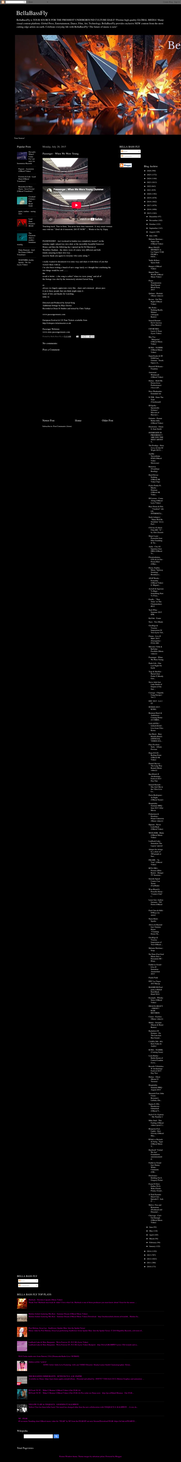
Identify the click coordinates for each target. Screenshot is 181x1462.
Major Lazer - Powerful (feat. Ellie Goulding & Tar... (156, 539)
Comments (127, 156)
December (153, 216)
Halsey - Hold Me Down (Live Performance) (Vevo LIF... (155, 384)
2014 (149, 1251)
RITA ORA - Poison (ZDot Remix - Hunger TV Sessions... (156, 871)
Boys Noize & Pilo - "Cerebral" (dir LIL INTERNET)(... (156, 510)
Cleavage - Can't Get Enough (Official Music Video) (155, 1219)
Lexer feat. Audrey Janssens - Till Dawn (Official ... (156, 903)
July (151, 235)
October (152, 224)
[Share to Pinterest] (93, 336)
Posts (125, 151)
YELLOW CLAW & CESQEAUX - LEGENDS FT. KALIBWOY (54, 1404)
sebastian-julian (98, 1456)
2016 (149, 209)
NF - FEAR (22, 1418)
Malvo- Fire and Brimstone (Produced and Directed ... (155, 1208)
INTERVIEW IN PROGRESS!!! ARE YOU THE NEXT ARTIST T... (156, 437)
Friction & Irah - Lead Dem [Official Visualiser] (26, 178)
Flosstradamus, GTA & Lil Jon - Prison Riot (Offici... (156, 560)
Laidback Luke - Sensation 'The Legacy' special (155, 843)
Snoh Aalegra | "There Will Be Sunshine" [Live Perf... (156, 520)
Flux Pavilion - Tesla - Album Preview (155, 746)
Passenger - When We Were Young (156, 658)
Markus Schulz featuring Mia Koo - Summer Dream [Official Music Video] (58, 1313)
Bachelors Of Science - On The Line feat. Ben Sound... (155, 1034)
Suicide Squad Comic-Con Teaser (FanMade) (154, 882)
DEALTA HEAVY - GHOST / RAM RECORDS (156, 1009)
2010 (149, 1266)
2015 (149, 213)
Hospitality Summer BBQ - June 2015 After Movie (156, 807)
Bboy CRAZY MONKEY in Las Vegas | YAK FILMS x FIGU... (156, 252)
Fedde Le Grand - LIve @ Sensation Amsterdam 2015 (155, 969)
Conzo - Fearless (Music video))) (156, 1017)
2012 (149, 1258)
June (151, 1227)
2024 (149, 178)
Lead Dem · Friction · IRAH (32, 222)
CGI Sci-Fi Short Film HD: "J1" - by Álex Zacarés (156, 529)
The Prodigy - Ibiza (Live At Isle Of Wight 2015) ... (156, 447)
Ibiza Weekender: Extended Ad (155, 392)
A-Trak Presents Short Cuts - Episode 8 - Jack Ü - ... (156, 1198)
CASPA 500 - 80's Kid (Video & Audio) (156, 1043)
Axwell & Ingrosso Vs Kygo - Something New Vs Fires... (156, 592)
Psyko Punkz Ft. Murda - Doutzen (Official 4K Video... (155, 490)
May (151, 1231)
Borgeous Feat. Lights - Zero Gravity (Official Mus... (156, 1132)
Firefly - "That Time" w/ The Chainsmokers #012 (155, 602)
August (152, 232)
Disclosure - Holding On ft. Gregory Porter (156, 1177)
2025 (149, 174)
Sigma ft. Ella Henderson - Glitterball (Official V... (154, 1107)
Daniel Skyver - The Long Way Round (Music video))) (155, 767)
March (152, 1238)
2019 (149, 197)
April (151, 1235)
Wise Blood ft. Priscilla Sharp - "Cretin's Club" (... (156, 892)
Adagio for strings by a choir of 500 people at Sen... (156, 853)
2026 (149, 170)
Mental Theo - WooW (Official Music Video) (156, 274)
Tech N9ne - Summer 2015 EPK (155, 612)
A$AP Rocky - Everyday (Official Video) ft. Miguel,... (156, 581)
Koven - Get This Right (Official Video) (155, 301)
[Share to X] (87, 336)
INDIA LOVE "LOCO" (38, 1362)
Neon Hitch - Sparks (154, 919)
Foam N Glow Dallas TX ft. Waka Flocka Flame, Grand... (156, 1187)
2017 (149, 205)
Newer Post (48, 420)
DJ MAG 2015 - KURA (155, 708)
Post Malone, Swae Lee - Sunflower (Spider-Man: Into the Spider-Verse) (57, 1328)
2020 (149, 194)
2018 (149, 201)
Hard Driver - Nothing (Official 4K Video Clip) (154, 478)
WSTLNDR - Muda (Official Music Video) (156, 835)
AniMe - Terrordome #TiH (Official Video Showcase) (155, 458)
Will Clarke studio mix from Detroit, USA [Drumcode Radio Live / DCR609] (48, 1356)
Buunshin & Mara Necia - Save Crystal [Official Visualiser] (25, 188)
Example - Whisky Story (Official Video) (156, 999)
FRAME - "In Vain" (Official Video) (155, 862)
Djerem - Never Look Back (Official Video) (156, 826)
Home (78, 420)
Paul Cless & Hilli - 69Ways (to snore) (156, 912)
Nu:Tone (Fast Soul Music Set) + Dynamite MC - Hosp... (156, 957)
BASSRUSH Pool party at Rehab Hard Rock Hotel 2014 (156, 990)
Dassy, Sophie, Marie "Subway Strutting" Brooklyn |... (156, 571)
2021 (149, 190)
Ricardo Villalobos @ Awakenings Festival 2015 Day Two (156, 1069)
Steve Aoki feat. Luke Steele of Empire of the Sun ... (155, 685)
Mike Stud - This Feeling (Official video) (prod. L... (156, 1122)
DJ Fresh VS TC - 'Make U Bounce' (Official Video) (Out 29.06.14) (55, 1390)
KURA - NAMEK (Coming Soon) (156, 1050)
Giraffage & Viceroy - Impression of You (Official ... (156, 941)
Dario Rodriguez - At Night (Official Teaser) (156, 797)
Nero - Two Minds (156, 622)
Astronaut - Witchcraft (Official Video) (156, 374)
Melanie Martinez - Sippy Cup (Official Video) (156, 241)
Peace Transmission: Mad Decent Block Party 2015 (155, 285)
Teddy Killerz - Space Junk (154, 261)
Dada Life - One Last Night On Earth (155, 665)
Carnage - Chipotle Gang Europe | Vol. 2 (156, 694)
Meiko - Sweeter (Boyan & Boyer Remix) (156, 1024)
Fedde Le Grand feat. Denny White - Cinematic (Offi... (155, 1167)
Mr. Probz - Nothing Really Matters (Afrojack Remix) (156, 312)
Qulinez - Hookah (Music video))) (156, 294)
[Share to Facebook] (90, 336)
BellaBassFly (32, 13)
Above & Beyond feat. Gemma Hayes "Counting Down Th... (155, 929)
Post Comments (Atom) (62, 426)
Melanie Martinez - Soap (156, 949)
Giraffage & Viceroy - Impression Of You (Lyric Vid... (156, 629)
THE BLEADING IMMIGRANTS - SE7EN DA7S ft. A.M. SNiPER (55, 1376)
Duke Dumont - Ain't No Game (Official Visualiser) (26, 252)
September (153, 228)
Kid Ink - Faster (155, 618)
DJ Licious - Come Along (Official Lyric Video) (156, 500)
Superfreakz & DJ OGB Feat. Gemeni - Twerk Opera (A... (156, 359)
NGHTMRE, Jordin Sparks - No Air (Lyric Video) (25, 262)
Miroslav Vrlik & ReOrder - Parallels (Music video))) (156, 650)
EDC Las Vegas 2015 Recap (155, 982)
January (152, 1246)
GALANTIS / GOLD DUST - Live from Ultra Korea (156, 727)
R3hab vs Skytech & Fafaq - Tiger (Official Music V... (156, 1142)
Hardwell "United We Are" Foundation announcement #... (156, 1154)
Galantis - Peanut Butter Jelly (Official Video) (156, 420)
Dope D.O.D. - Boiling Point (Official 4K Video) (155, 756)
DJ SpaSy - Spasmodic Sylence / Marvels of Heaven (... (154, 410)
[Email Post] (77, 336)
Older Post (107, 420)
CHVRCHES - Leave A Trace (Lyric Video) (155, 331)
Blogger (118, 1456)
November (153, 220)
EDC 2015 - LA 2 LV (155, 702)
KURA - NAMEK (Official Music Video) (156, 349)
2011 (149, 1262)
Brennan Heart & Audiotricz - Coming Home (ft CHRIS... (155, 716)
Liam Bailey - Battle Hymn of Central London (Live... (156, 1059)
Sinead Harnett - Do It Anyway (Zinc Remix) (155, 322)
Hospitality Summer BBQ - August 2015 (156, 1087)
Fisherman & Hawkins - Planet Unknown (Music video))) (156, 817)
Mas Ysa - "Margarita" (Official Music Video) (155, 340)
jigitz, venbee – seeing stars (27, 212)
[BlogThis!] (85, 336)
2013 (149, 1255)
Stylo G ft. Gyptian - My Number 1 (156, 1115)
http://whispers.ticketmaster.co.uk (57, 323)
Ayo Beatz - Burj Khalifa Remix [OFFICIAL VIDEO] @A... (155, 737)
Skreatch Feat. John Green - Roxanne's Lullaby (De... (156, 1097)
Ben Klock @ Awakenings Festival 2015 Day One (155, 777)
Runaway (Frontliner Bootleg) (154, 468)
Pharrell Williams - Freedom (156, 367)
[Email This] (82, 336)
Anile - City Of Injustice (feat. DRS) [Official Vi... (155, 550)
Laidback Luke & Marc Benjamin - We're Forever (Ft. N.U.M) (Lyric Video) (58, 1342)
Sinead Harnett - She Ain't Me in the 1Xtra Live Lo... (156, 788)
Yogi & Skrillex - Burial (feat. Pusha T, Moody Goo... (156, 675)
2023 (149, 182)
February (153, 1242)
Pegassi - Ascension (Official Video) (26, 170)
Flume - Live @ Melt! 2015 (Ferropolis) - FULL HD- (155, 639)
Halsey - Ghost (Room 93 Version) (154, 1079)
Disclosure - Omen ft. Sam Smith (156, 427)
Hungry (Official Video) (155, 267)
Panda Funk (153, 977)
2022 (149, 186)
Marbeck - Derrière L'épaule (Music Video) (46, 1299)
